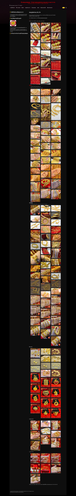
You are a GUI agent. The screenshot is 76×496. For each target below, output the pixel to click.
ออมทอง (38, 7)
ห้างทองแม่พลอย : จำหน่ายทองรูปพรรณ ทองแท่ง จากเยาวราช (38, 2)
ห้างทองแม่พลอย (34, 7)
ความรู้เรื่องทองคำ (12, 7)
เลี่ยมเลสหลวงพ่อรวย (49, 7)
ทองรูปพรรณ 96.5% (27, 7)
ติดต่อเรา (23, 7)
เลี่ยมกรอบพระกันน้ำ (43, 7)
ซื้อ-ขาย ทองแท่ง (18, 7)
